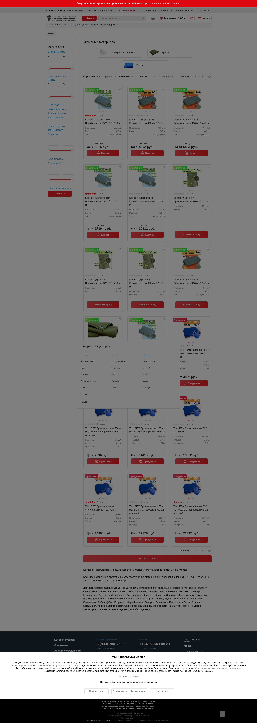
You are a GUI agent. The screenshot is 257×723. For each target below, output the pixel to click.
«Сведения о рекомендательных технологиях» (218, 668)
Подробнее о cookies (128, 676)
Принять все (96, 691)
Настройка (162, 691)
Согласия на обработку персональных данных (57, 665)
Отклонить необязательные (129, 691)
